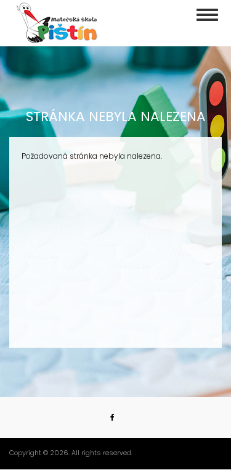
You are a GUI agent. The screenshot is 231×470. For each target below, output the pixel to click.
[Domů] (57, 23)
